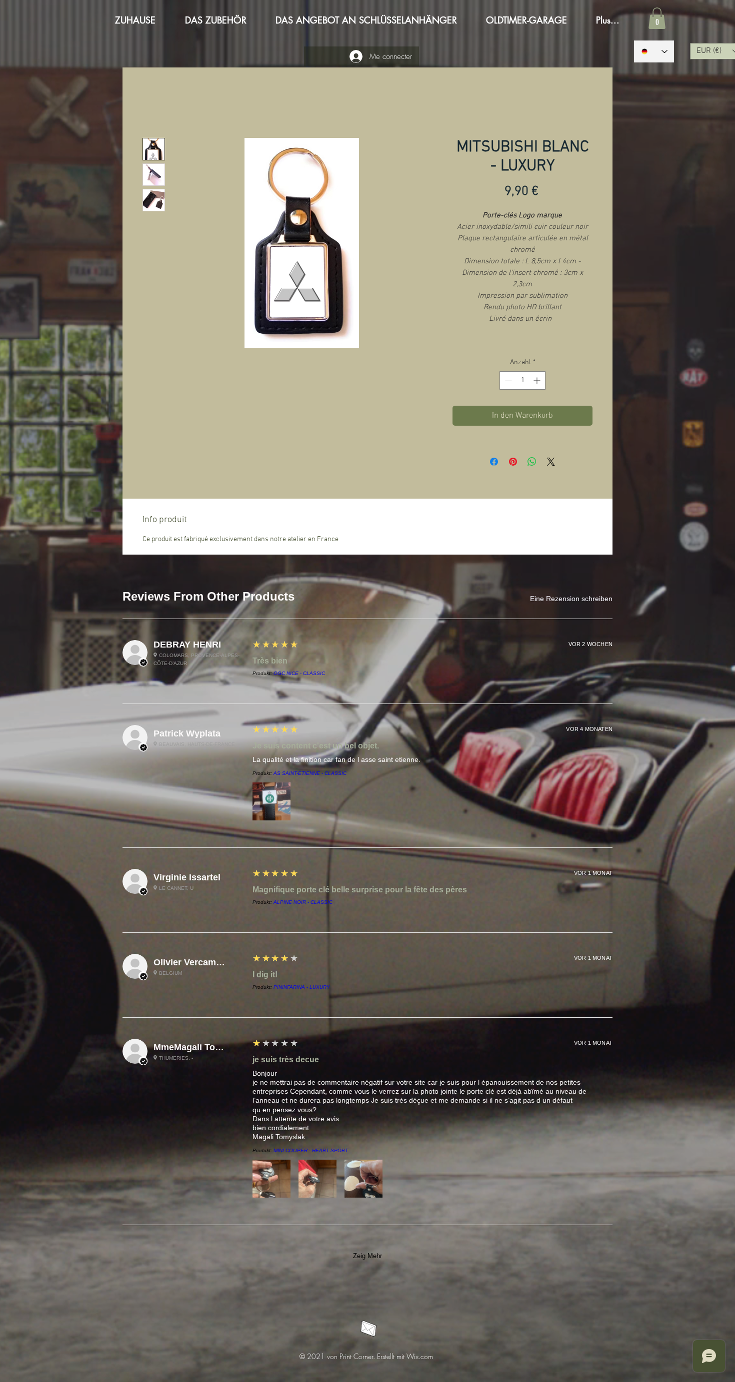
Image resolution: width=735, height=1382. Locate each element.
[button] (657, 18)
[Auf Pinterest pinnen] (513, 463)
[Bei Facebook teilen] (494, 463)
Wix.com (419, 611)
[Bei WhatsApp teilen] (532, 463)
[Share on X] (551, 463)
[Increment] (538, 382)
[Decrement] (507, 382)
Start (151, 103)
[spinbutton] (523, 382)
